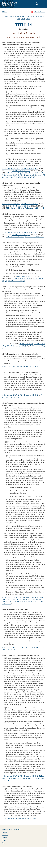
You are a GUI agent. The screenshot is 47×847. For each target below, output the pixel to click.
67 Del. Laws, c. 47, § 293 (26, 599)
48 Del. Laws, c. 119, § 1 (21, 171)
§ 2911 (28, 19)
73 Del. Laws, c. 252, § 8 (10, 175)
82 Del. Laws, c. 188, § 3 (26, 177)
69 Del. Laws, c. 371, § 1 (10, 776)
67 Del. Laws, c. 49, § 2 (10, 647)
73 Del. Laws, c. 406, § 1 (25, 778)
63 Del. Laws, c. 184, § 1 (29, 597)
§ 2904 (20, 17)
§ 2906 (30, 17)
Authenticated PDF (39, 12)
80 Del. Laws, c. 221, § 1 (16, 281)
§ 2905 (25, 17)
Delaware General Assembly (11, 829)
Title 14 (4, 12)
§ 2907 (35, 17)
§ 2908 (40, 17)
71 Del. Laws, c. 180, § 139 (33, 173)
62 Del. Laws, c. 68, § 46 (10, 366)
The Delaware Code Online (9, 4)
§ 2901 (6, 17)
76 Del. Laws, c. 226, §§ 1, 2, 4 (31, 175)
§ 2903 (15, 17)
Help (3, 843)
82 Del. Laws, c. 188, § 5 (30, 819)
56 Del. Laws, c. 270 (26, 344)
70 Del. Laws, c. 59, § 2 (14, 173)
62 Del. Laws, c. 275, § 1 (10, 395)
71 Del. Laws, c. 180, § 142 (29, 395)
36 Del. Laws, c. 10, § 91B (11, 169)
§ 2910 (23, 19)
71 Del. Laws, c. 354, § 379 (11, 819)
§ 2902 (10, 17)
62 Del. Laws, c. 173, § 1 (29, 366)
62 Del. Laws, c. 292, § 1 (10, 597)
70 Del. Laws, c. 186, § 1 (15, 208)
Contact (4, 837)
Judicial (4, 832)
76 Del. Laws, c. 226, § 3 (19, 346)
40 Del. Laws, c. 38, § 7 (29, 169)
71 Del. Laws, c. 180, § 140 (34, 208)
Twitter (4, 840)
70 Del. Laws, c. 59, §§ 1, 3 (24, 601)
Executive (5, 835)
